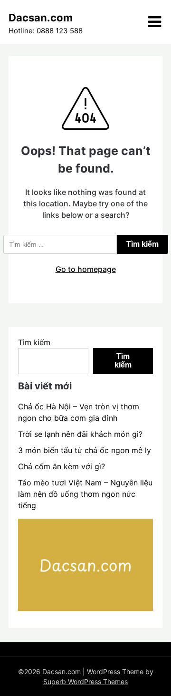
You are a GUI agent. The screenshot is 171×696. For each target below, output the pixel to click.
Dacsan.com (41, 17)
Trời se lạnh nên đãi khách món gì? (80, 434)
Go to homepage (86, 269)
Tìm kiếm (34, 342)
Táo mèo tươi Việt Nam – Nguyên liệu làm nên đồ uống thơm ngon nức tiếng (85, 494)
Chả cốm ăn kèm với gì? (61, 466)
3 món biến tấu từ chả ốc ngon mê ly (84, 450)
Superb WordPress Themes (85, 681)
